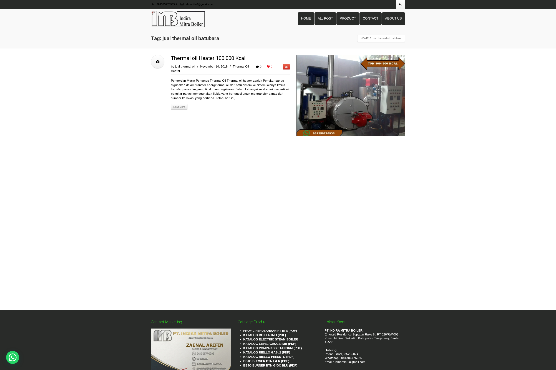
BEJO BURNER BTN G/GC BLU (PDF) (270, 365)
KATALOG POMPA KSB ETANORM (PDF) (272, 348)
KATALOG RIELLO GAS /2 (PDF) (266, 352)
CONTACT (370, 18)
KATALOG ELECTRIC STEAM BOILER (270, 339)
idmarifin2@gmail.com (199, 4)
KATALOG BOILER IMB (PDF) (264, 335)
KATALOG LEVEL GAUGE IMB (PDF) (269, 343)
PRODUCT (348, 18)
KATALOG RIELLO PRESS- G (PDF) (269, 356)
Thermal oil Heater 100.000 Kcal (208, 58)
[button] (12, 357)
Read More (179, 107)
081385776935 (165, 4)
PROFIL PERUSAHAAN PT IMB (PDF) (270, 330)
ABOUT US (393, 18)
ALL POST (325, 18)
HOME (306, 18)
